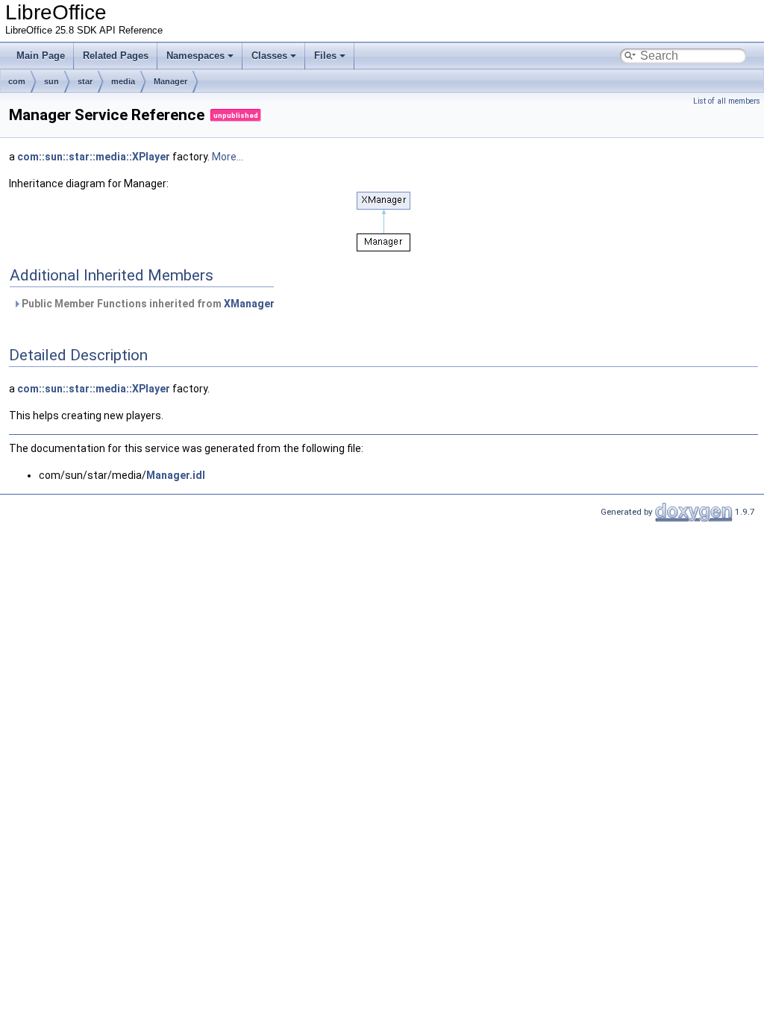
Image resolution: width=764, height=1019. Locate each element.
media (123, 81)
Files (325, 55)
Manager (170, 81)
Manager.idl (175, 475)
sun (51, 81)
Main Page (40, 55)
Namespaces (195, 55)
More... (227, 157)
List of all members (726, 101)
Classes (269, 55)
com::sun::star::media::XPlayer (93, 157)
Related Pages (115, 55)
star (85, 81)
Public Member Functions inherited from (147, 304)
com (16, 81)
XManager (249, 304)
